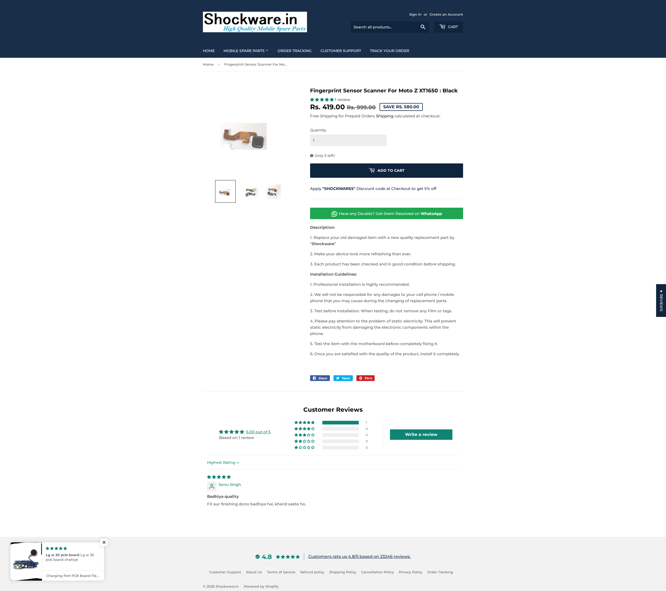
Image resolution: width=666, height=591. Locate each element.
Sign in (415, 14)
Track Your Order (389, 50)
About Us (254, 572)
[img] (219, 476)
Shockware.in (227, 586)
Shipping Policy (342, 572)
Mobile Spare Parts (244, 50)
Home (209, 50)
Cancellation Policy (377, 572)
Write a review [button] (421, 434)
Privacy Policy (410, 572)
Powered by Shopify (261, 586)
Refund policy (312, 572)
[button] (225, 191)
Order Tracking (295, 50)
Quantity (318, 130)
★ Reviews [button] (661, 300)
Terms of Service (281, 572)
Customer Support (341, 50)
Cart (452, 26)
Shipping (384, 115)
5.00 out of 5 (258, 431)
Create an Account (446, 14)
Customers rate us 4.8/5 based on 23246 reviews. (359, 556)
